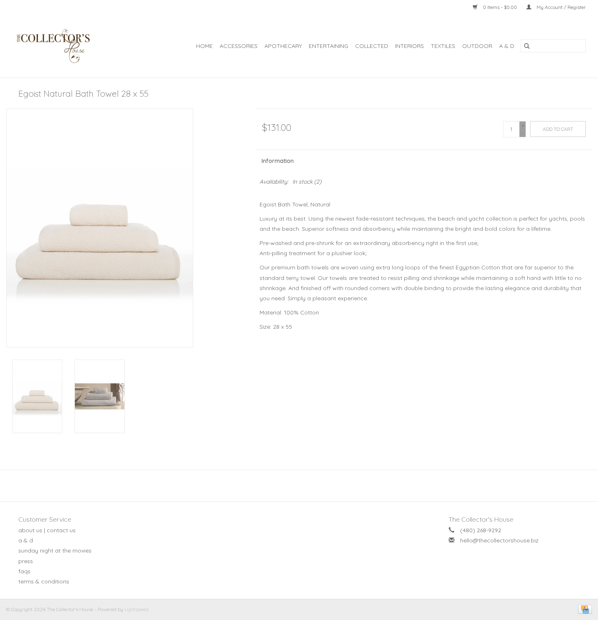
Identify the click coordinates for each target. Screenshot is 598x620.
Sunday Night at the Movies (55, 550)
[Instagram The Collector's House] (303, 485)
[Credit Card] (583, 609)
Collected (371, 46)
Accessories (239, 46)
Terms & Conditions (43, 581)
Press (25, 561)
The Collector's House (481, 519)
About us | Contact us (47, 530)
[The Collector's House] (61, 46)
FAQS (24, 571)
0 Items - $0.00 (500, 7)
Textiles (443, 46)
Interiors (409, 46)
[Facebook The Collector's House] (294, 485)
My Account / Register (560, 7)
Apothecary (283, 46)
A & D (506, 46)
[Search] (527, 45)
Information (278, 161)
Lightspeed (136, 609)
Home (204, 46)
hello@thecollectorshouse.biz (499, 540)
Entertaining (328, 46)
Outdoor (477, 46)
